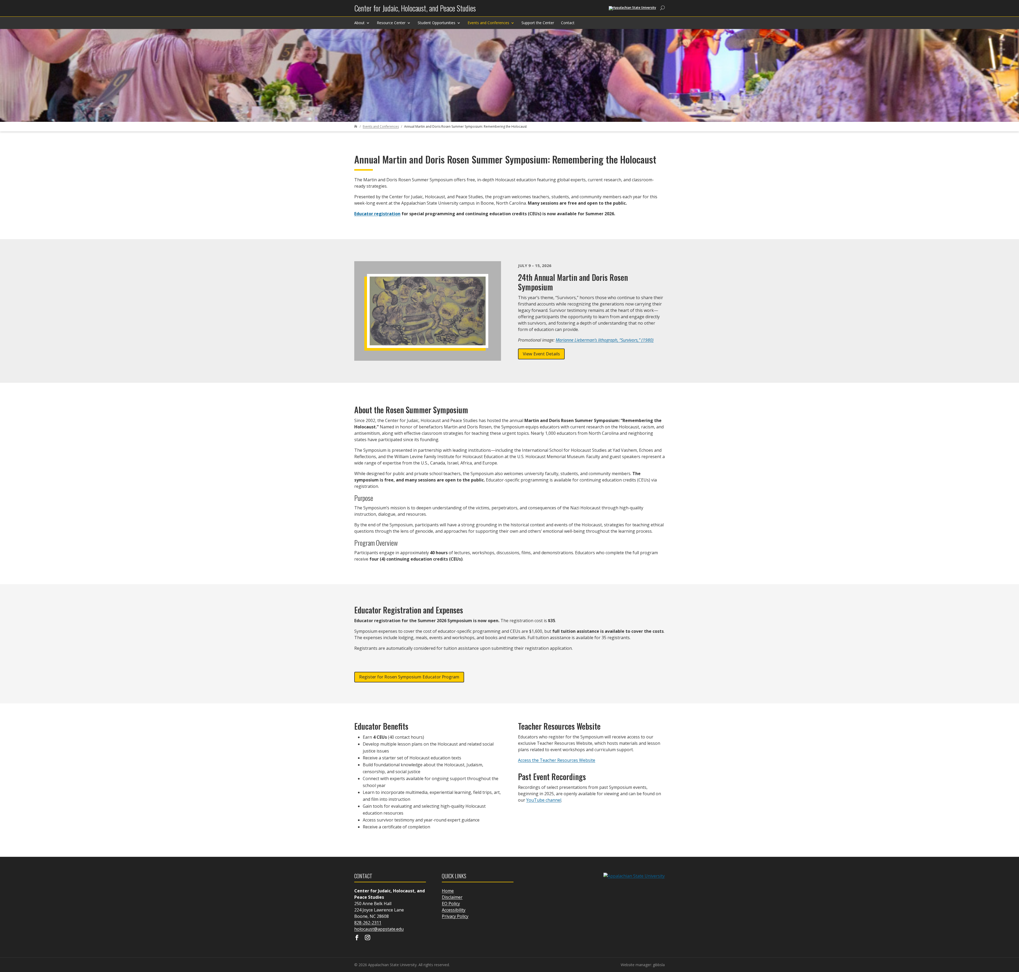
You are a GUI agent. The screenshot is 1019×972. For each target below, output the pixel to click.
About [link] (359, 22)
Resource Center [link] (391, 22)
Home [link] (448, 891)
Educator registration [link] (377, 214)
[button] (1013, 933)
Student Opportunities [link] (436, 22)
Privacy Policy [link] (455, 916)
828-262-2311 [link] (367, 923)
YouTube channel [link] (543, 800)
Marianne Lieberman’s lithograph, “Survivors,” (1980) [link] (605, 340)
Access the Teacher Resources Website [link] (556, 760)
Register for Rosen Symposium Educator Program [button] (409, 677)
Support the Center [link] (537, 22)
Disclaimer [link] (452, 897)
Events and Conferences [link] (488, 22)
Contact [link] (568, 22)
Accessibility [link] (453, 910)
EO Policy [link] (451, 903)
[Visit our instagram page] (367, 938)
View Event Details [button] (541, 354)
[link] (415, 10)
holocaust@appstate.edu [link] (379, 929)
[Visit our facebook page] (357, 938)
